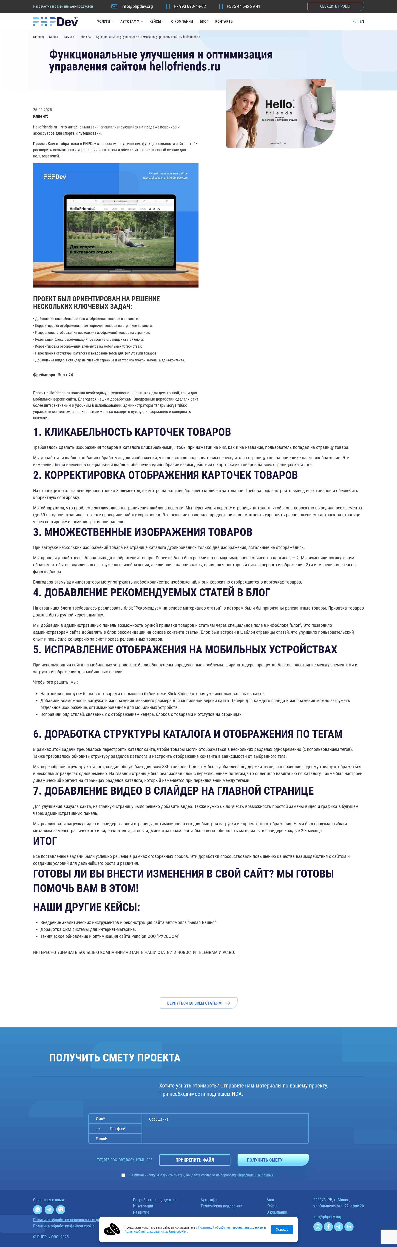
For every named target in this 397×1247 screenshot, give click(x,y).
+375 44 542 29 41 (243, 6)
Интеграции (143, 1205)
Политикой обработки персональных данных (231, 1227)
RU (354, 21)
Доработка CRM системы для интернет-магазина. (88, 929)
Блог (204, 21)
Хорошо (282, 1229)
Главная (39, 37)
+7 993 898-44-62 (189, 6)
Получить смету (265, 1160)
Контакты (224, 21)
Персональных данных (255, 1175)
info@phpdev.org (137, 6)
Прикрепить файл (195, 1160)
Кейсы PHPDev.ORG (62, 37)
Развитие (141, 1212)
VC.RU (228, 952)
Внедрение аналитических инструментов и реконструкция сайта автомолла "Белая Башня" (128, 922)
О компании (182, 21)
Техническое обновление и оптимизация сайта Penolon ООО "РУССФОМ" (109, 936)
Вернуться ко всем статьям (194, 1003)
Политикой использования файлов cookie (155, 1232)
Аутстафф (129, 21)
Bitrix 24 (85, 37)
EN (362, 21)
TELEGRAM (207, 952)
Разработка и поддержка (155, 1199)
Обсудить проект (335, 6)
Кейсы (155, 21)
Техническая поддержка (221, 1205)
